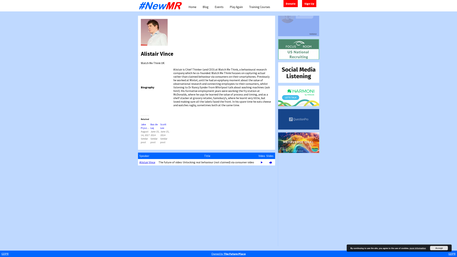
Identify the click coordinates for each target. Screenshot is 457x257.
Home (192, 7)
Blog (206, 7)
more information (418, 248)
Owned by (228, 254)
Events (219, 7)
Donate (290, 3)
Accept (439, 248)
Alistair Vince (147, 162)
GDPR (5, 254)
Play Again (236, 7)
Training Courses (259, 7)
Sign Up (309, 3)
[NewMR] (161, 5)
